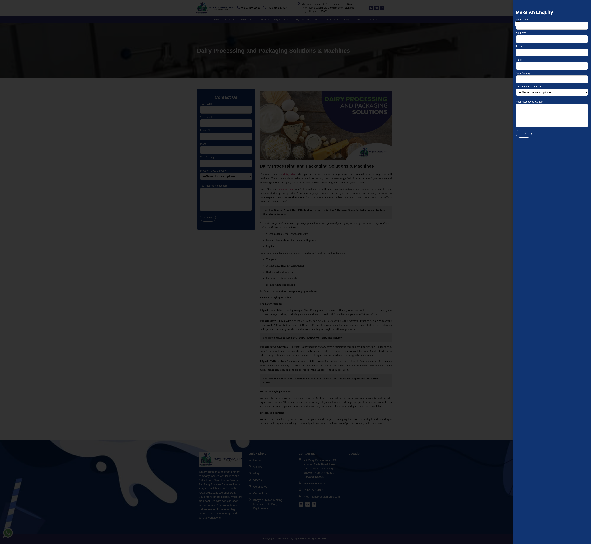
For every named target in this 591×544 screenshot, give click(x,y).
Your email (522, 33)
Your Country (523, 73)
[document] (295, 272)
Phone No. (522, 46)
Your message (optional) (529, 102)
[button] (518, 24)
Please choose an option (529, 86)
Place (519, 60)
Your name (522, 19)
